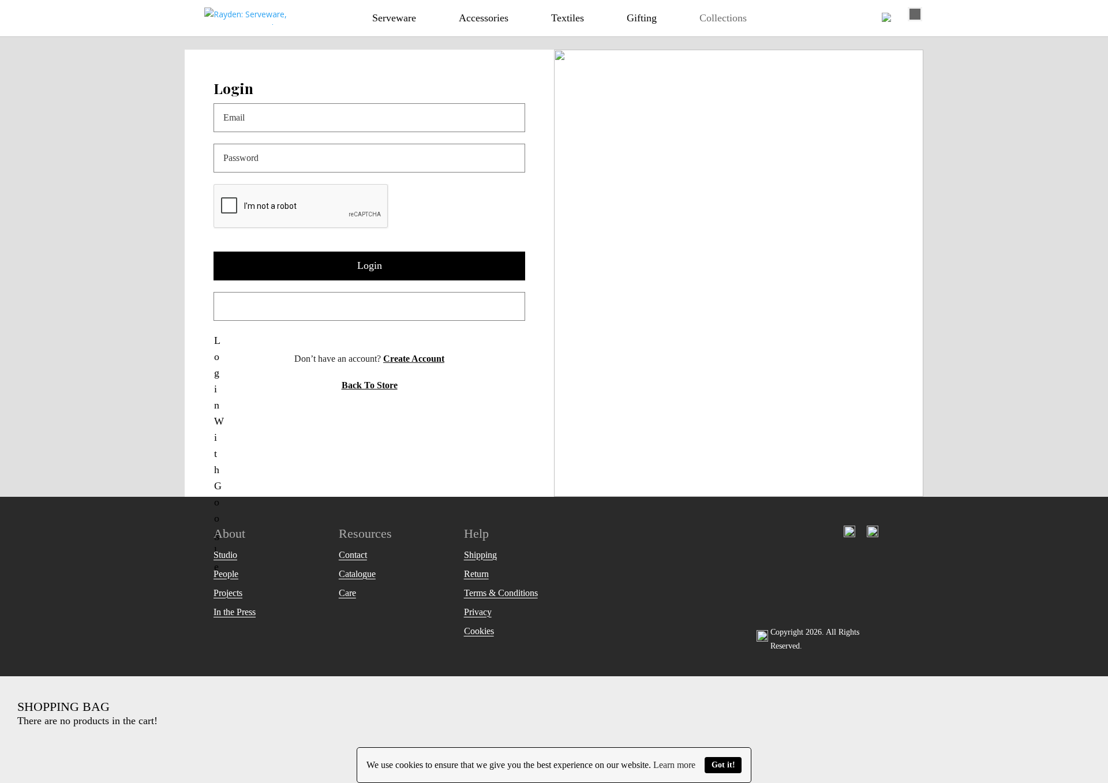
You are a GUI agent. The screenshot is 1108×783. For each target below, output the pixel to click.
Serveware (394, 18)
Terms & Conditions (501, 593)
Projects (228, 593)
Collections (723, 18)
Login (369, 265)
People (226, 574)
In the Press (235, 612)
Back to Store (370, 385)
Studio (225, 555)
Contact (353, 555)
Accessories (483, 18)
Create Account (413, 359)
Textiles (567, 18)
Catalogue (357, 574)
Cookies (479, 631)
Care (347, 593)
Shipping (480, 555)
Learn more (674, 765)
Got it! (723, 764)
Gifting (642, 18)
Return (476, 574)
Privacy (478, 612)
